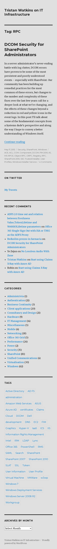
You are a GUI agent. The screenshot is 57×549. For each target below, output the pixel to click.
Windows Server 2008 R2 (20, 496)
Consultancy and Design (21, 312)
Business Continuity (19, 304)
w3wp (44, 477)
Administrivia (15, 296)
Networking (14, 333)
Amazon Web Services (18, 403)
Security (22, 149)
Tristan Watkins (17, 259)
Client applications (18, 308)
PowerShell (27, 446)
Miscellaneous (16, 325)
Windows (42, 149)
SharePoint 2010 (12, 159)
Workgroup (12, 502)
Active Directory (15, 391)
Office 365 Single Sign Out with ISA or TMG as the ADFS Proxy (29, 230)
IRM (16, 440)
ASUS (38, 403)
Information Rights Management (25, 434)
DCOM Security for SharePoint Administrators (24, 49)
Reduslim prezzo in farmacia (24, 238)
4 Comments (45, 162)
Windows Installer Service (24, 162)
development (14, 422)
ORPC (29, 156)
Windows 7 (12, 484)
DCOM (35, 152)
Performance (15, 341)
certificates (26, 409)
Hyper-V (24, 428)
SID (22, 159)
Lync (35, 440)
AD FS (31, 391)
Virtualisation (15, 362)
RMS (40, 446)
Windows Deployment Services (24, 490)
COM (16, 152)
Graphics (11, 428)
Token (26, 465)
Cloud (9, 416)
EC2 (36, 422)
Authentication (16, 300)
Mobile (11, 329)
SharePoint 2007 (15, 459)
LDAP (26, 440)
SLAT (8, 465)
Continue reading (14, 141)
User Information (15, 471)
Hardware (13, 316)
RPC (44, 156)
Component (25, 152)
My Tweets (10, 189)
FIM (44, 422)
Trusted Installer (32, 159)
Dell (29, 416)
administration (14, 397)
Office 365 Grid (16, 337)
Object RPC (20, 156)
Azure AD (11, 409)
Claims (40, 409)
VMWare (32, 477)
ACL (11, 152)
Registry (37, 156)
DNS (27, 422)
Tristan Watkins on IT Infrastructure (23, 12)
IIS (50, 152)
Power (11, 345)
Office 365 (11, 446)
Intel (8, 440)
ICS (42, 428)
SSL (17, 465)
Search (19, 453)
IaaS (34, 428)
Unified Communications (22, 358)
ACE (6, 152)
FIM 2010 (44, 152)
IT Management (16, 321)
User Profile (36, 471)
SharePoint (31, 149)
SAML (9, 453)
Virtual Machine (15, 477)
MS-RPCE (8, 156)
